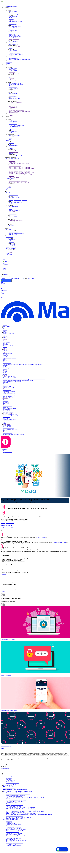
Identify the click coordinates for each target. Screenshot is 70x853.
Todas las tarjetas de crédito (15, 26)
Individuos (5, 343)
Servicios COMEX (13, 106)
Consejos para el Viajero (14, 177)
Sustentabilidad (12, 239)
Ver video (4, 574)
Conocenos (7, 235)
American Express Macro (16, 379)
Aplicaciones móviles (8, 415)
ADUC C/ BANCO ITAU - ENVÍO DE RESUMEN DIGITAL (20, 808)
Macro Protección (20, 364)
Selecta (6, 64)
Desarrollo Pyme (11, 154)
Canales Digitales (11, 149)
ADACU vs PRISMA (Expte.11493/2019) (15, 818)
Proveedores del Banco (8, 785)
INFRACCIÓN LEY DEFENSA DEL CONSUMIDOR (18, 817)
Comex (9, 144)
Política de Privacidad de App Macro (14, 828)
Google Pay (11, 19)
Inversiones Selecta (13, 90)
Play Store (38, 537)
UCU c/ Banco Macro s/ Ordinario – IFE (15, 837)
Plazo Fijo (5, 407)
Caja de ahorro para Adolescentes (16, 54)
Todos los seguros (12, 24)
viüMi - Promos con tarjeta (14, 35)
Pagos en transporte (13, 16)
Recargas (11, 55)
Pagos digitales (11, 15)
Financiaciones (11, 134)
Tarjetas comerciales (13, 131)
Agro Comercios (12, 203)
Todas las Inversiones (13, 206)
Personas (7, 7)
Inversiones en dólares (8, 412)
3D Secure (11, 29)
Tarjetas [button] (5, 375)
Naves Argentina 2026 (13, 244)
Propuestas (10, 193)
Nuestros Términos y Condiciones (13, 827)
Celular (4, 366)
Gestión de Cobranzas (11, 784)
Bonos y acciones (7, 409)
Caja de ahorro (6, 342)
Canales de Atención (12, 45)
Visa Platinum (18, 377)
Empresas (7, 116)
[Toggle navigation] (1, 1)
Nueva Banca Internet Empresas (16, 220)
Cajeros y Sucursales (14, 278)
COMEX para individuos (14, 53)
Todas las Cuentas (13, 11)
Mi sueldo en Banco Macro (15, 98)
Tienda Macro (12, 34)
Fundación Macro (11, 243)
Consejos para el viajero (8, 387)
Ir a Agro (8, 192)
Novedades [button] (5, 431)
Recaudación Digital (13, 232)
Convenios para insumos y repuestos (16, 198)
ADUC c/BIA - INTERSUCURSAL (14, 806)
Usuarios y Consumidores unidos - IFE (14, 805)
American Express (7, 379)
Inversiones (10, 43)
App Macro (8, 779)
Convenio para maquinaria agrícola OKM (18, 200)
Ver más (3, 591)
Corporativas (11, 129)
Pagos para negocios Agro (14, 210)
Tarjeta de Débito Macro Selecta (16, 84)
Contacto (8, 63)
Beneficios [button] (5, 388)
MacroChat (5, 418)
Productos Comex (12, 214)
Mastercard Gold (20, 380)
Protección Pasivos (38, 364)
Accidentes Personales (29, 364)
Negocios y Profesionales (10, 157)
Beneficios (10, 31)
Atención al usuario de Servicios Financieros (15, 792)
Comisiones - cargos (10, 823)
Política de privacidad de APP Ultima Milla (15, 830)
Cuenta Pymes (12, 120)
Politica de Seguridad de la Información (14, 843)
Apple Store (43, 537)
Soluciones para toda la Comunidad (16, 233)
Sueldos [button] (5, 349)
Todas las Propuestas (13, 195)
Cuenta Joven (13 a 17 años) (9, 345)
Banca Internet (6, 417)
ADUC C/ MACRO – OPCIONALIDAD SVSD (17, 810)
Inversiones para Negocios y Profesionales (18, 181)
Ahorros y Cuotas (12, 162)
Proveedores (11, 225)
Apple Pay (11, 20)
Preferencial (5, 344)
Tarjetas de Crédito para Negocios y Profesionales (19, 171)
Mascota (5, 369)
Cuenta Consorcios (13, 127)
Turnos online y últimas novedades (16, 110)
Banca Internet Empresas (14, 150)
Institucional (10, 238)
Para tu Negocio (9, 276)
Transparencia (9, 822)
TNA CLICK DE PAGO (11, 844)
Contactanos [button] (3, 278)
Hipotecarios (6, 403)
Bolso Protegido (6, 367)
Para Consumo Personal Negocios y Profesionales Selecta (21, 168)
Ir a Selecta (8, 65)
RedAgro (10, 224)
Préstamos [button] (5, 398)
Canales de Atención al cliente (15, 102)
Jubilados (7, 60)
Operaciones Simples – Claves (59, 542)
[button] (4, 850)
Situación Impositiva (10, 839)
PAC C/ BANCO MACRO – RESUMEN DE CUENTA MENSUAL (21, 813)
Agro (6, 191)
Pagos (10, 139)
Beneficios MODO (13, 70)
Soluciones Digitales (12, 230)
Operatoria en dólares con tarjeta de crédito (12, 381)
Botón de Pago (12, 211)
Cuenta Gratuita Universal (11, 802)
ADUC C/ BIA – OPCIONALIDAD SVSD (15, 812)
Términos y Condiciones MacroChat (14, 845)
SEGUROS (8, 798)
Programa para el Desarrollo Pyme (16, 155)
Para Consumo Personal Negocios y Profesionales (19, 167)
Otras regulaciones (10, 825)
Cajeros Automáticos (7, 422)
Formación (8, 187)
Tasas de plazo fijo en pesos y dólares (14, 796)
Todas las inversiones (13, 44)
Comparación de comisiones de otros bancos (15, 795)
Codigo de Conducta (10, 841)
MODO (10, 17)
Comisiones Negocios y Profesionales (14, 833)
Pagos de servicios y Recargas (15, 21)
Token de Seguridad (17, 415)
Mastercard (5, 380)
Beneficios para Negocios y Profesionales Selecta (19, 163)
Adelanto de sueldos (13, 99)
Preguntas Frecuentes (13, 58)
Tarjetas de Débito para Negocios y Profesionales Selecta (21, 174)
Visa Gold (13, 377)
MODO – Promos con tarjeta (15, 36)
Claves (10, 48)
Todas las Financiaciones (14, 135)
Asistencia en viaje (13, 30)
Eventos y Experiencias (14, 39)
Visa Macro (7, 377)
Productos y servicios (13, 145)
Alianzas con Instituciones (11, 6)
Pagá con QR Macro (13, 37)
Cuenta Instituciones (13, 122)
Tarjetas (9, 25)
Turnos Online (30, 278)
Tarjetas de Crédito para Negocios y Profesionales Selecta (21, 172)
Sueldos (9, 12)
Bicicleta (5, 370)
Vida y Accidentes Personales (9, 364)
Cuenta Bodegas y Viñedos (15, 126)
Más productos (11, 49)
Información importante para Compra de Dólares (19, 59)
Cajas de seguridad (13, 50)
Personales (5, 401)
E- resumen (11, 176)
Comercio (10, 114)
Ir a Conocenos (9, 237)
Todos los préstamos (13, 41)
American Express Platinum (39, 379)
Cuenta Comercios (13, 121)
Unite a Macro (9, 254)
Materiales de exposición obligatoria (14, 824)
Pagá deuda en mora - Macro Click (13, 838)
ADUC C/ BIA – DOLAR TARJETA (14, 816)
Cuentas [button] (5, 339)
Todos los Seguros (13, 216)
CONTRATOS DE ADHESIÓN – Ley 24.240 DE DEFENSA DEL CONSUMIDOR (25, 797)
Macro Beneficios (12, 32)
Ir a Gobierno (9, 229)
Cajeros (5, 374)
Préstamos (10, 40)
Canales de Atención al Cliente (15, 46)
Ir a (6, 5)
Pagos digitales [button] (6, 352)
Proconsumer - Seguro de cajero (13, 803)
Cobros (10, 138)
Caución (5, 371)
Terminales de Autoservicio (9, 420)
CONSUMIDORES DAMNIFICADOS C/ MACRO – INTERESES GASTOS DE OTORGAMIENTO (29, 814)
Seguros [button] (5, 361)
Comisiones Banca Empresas (12, 832)
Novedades (10, 57)
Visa (4, 377)
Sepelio (4, 372)
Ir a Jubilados (9, 62)
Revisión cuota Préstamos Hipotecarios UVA (15, 835)
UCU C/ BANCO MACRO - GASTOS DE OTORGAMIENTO (20, 807)
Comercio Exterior (10, 178)
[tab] (36, 527)
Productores (11, 226)
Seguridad (11, 153)
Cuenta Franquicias (13, 124)
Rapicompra (6, 402)
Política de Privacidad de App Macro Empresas (16, 829)
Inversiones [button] (5, 404)
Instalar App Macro (7, 523)
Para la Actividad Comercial (15, 166)
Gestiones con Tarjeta (13, 88)
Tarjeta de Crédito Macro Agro (15, 202)
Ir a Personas (9, 8)
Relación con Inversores (11, 248)
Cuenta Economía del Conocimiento (16, 125)
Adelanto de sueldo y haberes (15, 14)
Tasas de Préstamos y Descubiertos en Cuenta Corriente (18, 794)
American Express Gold (28, 379)
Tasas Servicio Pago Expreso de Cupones (15, 801)
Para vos (4, 276)
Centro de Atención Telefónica (9, 419)
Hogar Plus (5, 365)
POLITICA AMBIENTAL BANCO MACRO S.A (17, 840)
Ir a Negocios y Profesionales (12, 158)
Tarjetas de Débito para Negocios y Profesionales (19, 173)
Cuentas (9, 10)
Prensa (7, 253)
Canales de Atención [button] (7, 413)
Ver (2, 748)
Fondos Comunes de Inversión (9, 408)
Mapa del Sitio (9, 821)
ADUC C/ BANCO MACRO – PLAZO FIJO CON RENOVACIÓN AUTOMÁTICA (25, 811)
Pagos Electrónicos (13, 234)
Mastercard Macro (12, 380)
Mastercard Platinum (28, 380)
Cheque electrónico (13, 51)
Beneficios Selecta (13, 68)
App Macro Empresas (13, 152)
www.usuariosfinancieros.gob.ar (13, 834)
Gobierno (7, 228)
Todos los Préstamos (13, 93)
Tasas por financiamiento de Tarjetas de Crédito (16, 800)
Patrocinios (11, 242)
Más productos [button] (6, 424)
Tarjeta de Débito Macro (14, 27)
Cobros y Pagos (11, 136)
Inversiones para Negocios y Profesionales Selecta (19, 182)
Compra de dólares (7, 410)
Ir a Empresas (9, 117)
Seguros (9, 22)
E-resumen (5, 382)
